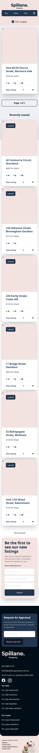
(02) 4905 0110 (8, 666)
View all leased (19, 533)
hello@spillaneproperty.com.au (15, 670)
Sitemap (4, 742)
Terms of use (6, 744)
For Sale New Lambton (12, 708)
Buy (6, 13)
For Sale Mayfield (9, 703)
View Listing (11, 90)
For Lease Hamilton (10, 724)
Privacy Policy (6, 748)
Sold (25, 13)
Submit (19, 592)
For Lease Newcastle (11, 720)
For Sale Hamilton (9, 694)
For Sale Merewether (11, 699)
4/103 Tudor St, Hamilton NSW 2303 (17, 675)
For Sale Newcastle (10, 690)
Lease (16, 13)
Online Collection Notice (9, 746)
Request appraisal (13, 642)
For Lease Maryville (10, 729)
